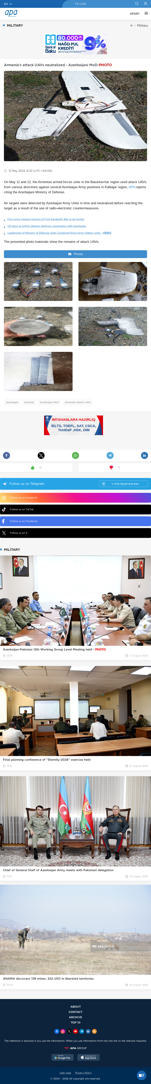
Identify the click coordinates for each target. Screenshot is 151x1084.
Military (142, 25)
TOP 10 (75, 1022)
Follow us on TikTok (22, 509)
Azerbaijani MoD (49, 402)
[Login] (145, 4)
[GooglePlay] (63, 1057)
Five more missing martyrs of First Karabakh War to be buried (45, 219)
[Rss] (94, 1031)
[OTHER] (145, 13)
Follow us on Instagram (23, 497)
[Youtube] (75, 1031)
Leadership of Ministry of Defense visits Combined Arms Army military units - (59, 232)
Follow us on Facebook (24, 521)
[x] (69, 1031)
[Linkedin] (88, 1031)
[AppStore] (88, 1057)
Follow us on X (19, 532)
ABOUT (75, 1006)
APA (132, 187)
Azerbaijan (12, 402)
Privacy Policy (83, 1072)
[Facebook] (56, 1031)
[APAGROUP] (75, 1048)
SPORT (135, 13)
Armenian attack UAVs (78, 402)
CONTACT (75, 1012)
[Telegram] (81, 1031)
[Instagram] (63, 1031)
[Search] (136, 4)
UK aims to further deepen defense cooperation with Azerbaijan (46, 226)
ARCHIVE (75, 1017)
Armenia (29, 402)
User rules (65, 1072)
